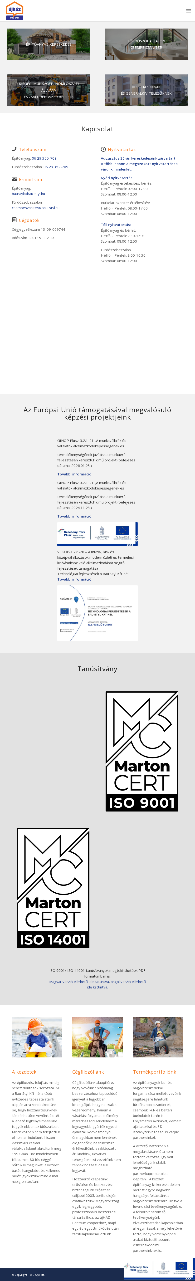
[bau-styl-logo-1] (27, 10)
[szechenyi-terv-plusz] (97, 534)
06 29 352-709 (56, 166)
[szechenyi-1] (97, 613)
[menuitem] (188, 10)
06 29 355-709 (44, 158)
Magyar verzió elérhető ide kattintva (79, 981)
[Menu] (188, 10)
